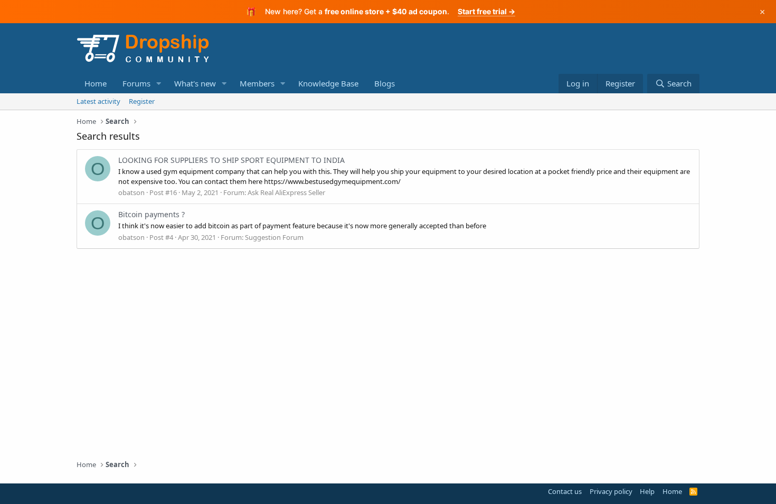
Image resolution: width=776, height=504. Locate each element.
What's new (195, 83)
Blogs (384, 83)
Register (142, 101)
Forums (136, 83)
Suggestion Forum (274, 237)
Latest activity (98, 101)
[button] (159, 83)
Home (95, 83)
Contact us (565, 491)
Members (257, 83)
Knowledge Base (328, 83)
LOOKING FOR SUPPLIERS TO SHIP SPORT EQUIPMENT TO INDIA (231, 160)
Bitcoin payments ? (151, 214)
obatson (131, 192)
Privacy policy (611, 491)
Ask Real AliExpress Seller (286, 192)
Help (647, 491)
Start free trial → (486, 11)
